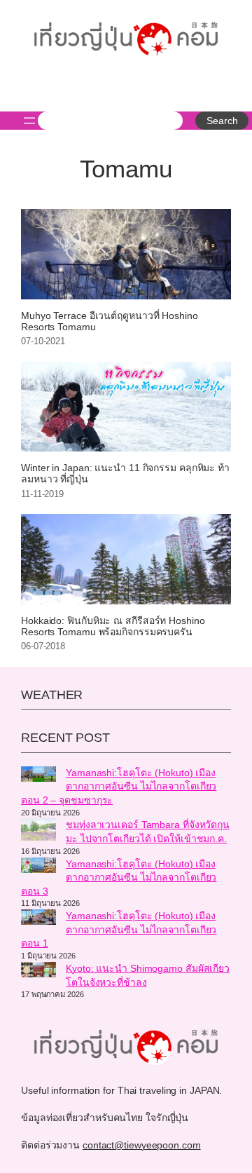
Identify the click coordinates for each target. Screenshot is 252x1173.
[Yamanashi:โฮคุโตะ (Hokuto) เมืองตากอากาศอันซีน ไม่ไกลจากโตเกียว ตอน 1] (38, 919)
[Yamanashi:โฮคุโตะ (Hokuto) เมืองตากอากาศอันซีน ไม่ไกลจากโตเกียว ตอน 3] (38, 867)
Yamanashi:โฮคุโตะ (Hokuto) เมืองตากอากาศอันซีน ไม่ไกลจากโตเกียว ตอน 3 (118, 877)
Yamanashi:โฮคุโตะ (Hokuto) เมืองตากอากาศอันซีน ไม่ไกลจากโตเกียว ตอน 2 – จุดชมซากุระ (118, 786)
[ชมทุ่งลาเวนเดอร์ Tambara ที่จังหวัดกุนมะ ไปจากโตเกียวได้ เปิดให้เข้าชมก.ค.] (38, 831)
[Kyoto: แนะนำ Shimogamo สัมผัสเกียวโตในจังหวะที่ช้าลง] (38, 972)
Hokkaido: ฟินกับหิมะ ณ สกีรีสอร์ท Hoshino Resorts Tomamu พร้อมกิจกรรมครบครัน (113, 626)
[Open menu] (29, 120)
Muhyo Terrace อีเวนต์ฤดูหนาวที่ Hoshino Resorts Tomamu (109, 321)
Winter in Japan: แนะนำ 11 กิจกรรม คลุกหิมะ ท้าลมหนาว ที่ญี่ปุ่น (125, 473)
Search (221, 120)
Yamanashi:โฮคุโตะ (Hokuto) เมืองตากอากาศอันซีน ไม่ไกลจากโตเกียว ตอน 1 (118, 929)
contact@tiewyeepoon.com (142, 1145)
